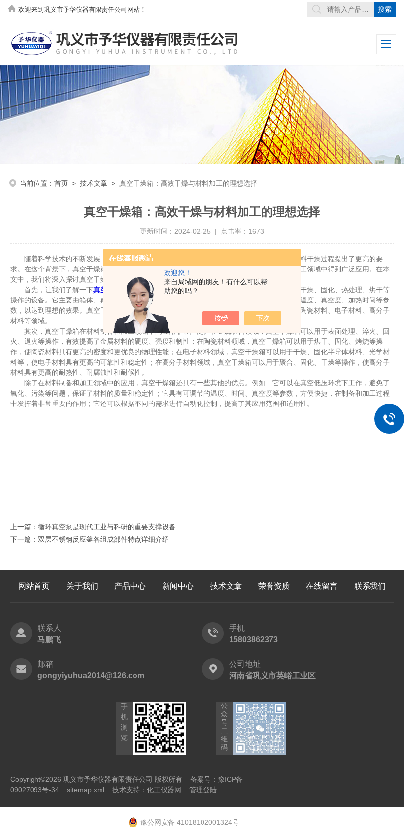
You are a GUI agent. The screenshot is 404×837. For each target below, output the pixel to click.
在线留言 (321, 586)
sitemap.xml (85, 790)
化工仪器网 (164, 790)
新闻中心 (178, 586)
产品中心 (130, 586)
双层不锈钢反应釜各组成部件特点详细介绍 (103, 539)
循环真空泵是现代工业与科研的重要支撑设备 (107, 527)
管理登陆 (203, 790)
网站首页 (34, 586)
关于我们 (82, 586)
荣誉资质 (274, 586)
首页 (61, 183)
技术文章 (93, 183)
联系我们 (370, 586)
